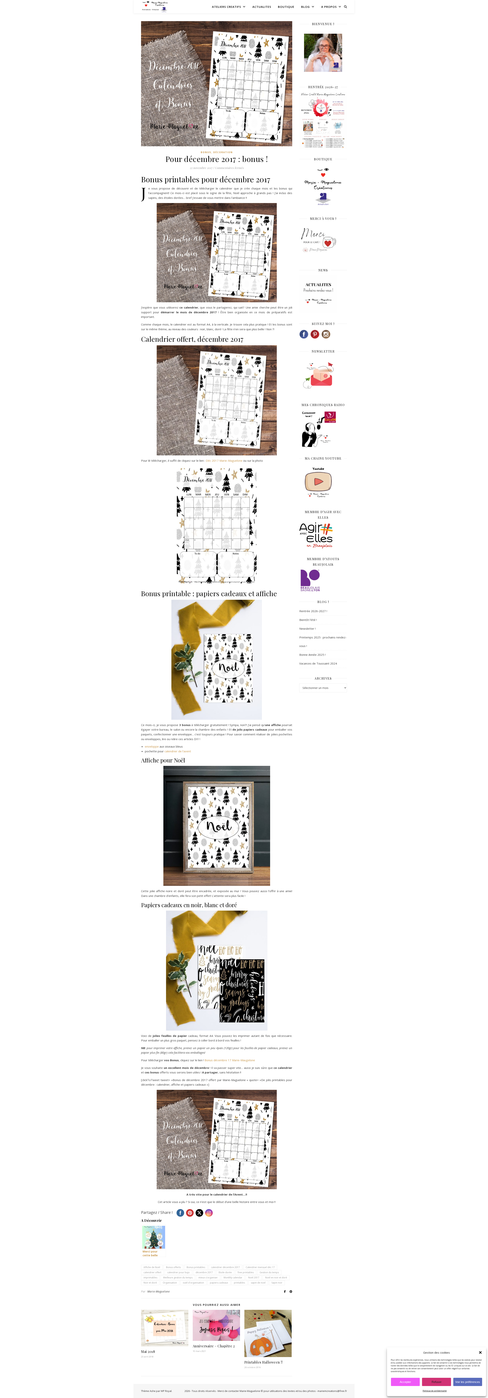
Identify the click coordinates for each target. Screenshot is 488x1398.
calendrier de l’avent (178, 751)
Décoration (223, 152)
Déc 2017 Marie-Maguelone (224, 460)
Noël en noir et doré (276, 1277)
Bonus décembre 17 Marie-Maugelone (230, 1060)
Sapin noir (276, 1282)
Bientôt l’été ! (308, 620)
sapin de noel (258, 1282)
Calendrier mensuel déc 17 (260, 1267)
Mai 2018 (148, 1351)
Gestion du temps (269, 1272)
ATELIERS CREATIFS (226, 7)
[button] (480, 1352)
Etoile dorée (225, 1272)
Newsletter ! (307, 628)
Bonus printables (196, 1267)
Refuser (436, 1382)
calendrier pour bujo (178, 1272)
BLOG (305, 7)
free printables (246, 1272)
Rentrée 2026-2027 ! (313, 611)
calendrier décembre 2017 (225, 1267)
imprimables (150, 1277)
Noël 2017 (253, 1277)
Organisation (170, 1282)
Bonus (206, 152)
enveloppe (152, 746)
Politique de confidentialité (435, 1390)
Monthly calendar (233, 1277)
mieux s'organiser (208, 1277)
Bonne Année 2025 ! (312, 655)
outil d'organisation (193, 1282)
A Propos (329, 7)
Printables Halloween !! (263, 1362)
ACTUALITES (261, 7)
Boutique (286, 7)
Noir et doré (150, 1282)
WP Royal (166, 1391)
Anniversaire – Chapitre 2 (214, 1346)
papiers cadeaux (219, 1282)
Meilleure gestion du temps (178, 1277)
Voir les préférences (467, 1382)
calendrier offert (152, 1272)
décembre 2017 (204, 1272)
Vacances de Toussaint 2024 (318, 663)
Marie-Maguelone (158, 1291)
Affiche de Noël (152, 1267)
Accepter (405, 1382)
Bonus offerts (173, 1267)
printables (239, 1282)
